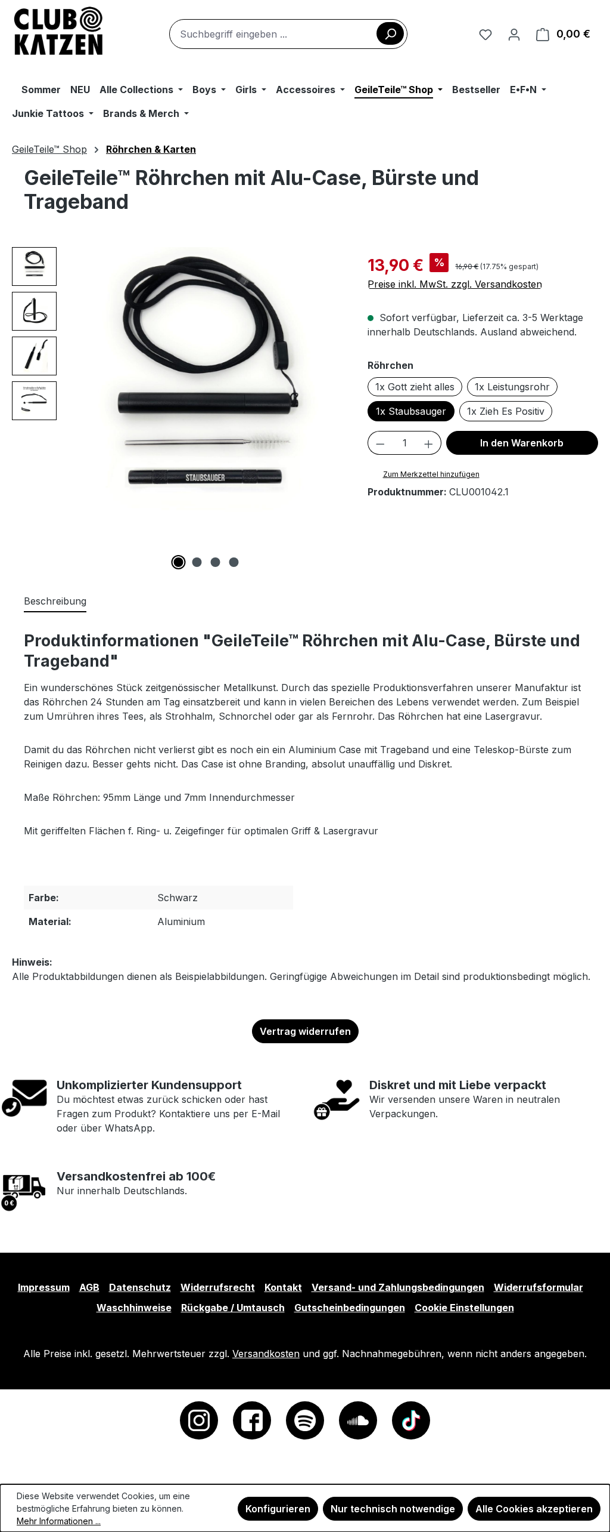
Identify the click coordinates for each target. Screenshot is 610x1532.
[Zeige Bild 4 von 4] (233, 562)
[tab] (55, 601)
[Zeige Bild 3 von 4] (215, 562)
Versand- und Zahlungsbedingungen (398, 1287)
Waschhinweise (134, 1308)
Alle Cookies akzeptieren (534, 1509)
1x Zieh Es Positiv (505, 411)
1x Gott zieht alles (415, 387)
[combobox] (288, 34)
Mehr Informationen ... (59, 1521)
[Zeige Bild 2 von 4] (196, 562)
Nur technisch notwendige (393, 1509)
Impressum (44, 1287)
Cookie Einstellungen (464, 1308)
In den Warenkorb (522, 443)
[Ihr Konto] (514, 34)
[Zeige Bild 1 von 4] (178, 562)
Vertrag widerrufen (305, 1031)
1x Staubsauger (411, 411)
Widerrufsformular (538, 1287)
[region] (178, 408)
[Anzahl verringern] (380, 443)
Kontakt (283, 1287)
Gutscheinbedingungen (349, 1308)
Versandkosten (266, 1354)
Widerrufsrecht (217, 1287)
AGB (89, 1287)
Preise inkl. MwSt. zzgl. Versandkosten (455, 284)
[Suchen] (390, 33)
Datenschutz (140, 1287)
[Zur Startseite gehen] (58, 31)
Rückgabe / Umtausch (233, 1308)
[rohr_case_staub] (206, 396)
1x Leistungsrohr (512, 387)
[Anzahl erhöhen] (428, 443)
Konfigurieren (277, 1509)
